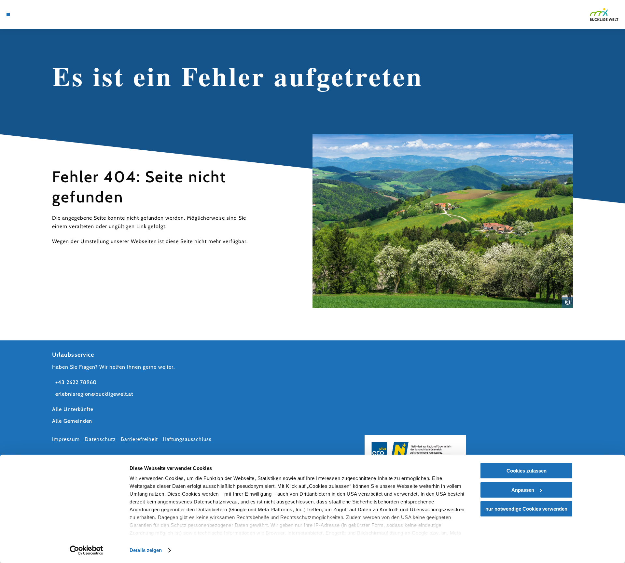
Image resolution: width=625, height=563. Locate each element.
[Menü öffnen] (8, 14)
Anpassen (522, 490)
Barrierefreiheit (139, 439)
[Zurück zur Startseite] (604, 14)
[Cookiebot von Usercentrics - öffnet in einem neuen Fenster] (86, 550)
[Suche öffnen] (55, 14)
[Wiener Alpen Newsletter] (35, 14)
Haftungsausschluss (187, 439)
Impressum (66, 439)
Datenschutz (100, 439)
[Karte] (26, 14)
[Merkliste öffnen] (45, 14)
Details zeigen (146, 550)
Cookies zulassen (527, 471)
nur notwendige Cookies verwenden (526, 509)
